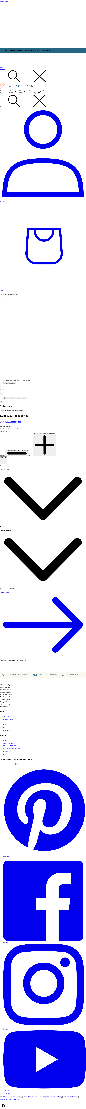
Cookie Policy (58, 1097)
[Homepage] (17, 88)
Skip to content (4, 1)
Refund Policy (38, 1097)
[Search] (43, 76)
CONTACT (5, 740)
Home (2, 294)
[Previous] (0, 387)
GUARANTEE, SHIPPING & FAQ (11, 748)
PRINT (5, 724)
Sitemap (16, 1099)
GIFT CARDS (6, 730)
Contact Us (2, 69)
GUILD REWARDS (8, 751)
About (1, 67)
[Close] (0, 658)
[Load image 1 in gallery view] (15, 398)
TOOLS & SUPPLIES (8, 722)
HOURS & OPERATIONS (9, 746)
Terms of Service (28, 1097)
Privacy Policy (17, 1097)
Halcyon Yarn (8, 1097)
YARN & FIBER (7, 716)
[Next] (0, 392)
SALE (4, 727)
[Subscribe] (17, 764)
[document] (43, 660)
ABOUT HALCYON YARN (9, 743)
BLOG (4, 754)
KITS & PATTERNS (8, 719)
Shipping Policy (48, 1097)
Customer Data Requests (70, 1097)
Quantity (2, 455)
